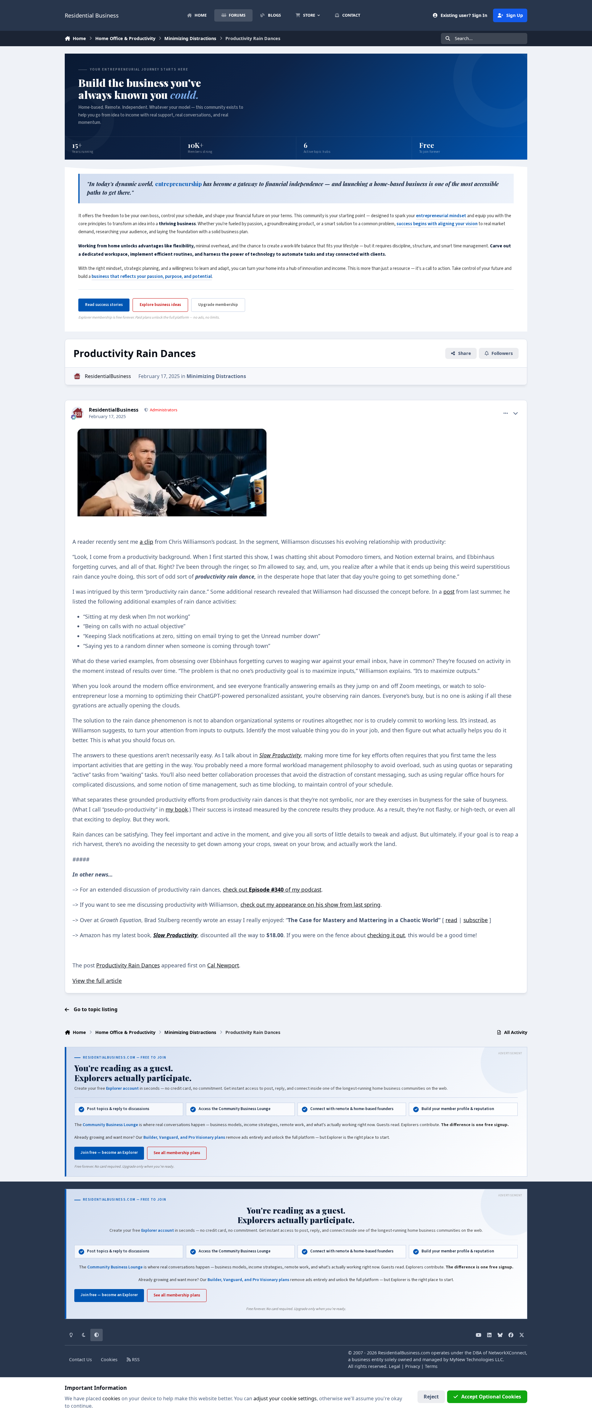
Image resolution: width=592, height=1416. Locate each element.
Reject (431, 1396)
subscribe (475, 920)
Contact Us (80, 1359)
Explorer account (122, 1088)
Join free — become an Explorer (109, 1152)
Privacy (412, 1366)
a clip (146, 541)
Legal (394, 1366)
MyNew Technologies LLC (476, 1359)
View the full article (97, 980)
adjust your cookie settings (285, 1398)
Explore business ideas (160, 304)
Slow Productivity (280, 755)
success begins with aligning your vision (437, 224)
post (448, 591)
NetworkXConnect (507, 1353)
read (451, 920)
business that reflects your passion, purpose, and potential (152, 276)
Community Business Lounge (110, 1125)
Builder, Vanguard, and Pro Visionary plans (184, 1137)
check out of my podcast (272, 889)
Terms (431, 1366)
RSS (135, 1359)
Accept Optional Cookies (491, 1396)
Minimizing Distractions (216, 376)
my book (177, 809)
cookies (111, 1398)
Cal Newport (223, 965)
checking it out (386, 935)
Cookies (109, 1359)
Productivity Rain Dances (128, 965)
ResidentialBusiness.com (404, 1353)
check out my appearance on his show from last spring (310, 904)
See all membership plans (177, 1153)
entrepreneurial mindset (441, 216)
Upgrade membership (218, 304)
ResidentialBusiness (108, 376)
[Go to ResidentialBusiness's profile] (77, 376)
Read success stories (104, 304)
